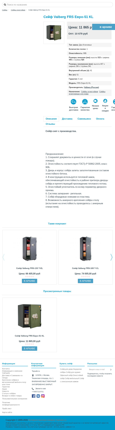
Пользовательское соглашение (14, 399)
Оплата (100, 119)
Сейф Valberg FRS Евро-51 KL (29, 336)
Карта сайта (7, 412)
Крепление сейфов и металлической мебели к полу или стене (14, 382)
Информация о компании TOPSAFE (12, 372)
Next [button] (111, 257)
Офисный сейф (66, 375)
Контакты (6, 369)
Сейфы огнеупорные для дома (87, 93)
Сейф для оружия (73, 372)
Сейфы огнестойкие (89, 92)
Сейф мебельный (72, 378)
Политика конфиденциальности (11, 404)
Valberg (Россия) (91, 87)
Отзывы (50, 124)
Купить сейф (66, 363)
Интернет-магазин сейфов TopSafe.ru (47, 420)
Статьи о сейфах (9, 394)
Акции (4, 389)
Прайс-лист (7, 409)
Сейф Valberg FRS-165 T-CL (85, 268)
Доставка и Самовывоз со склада (12, 377)
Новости (5, 391)
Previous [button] (3, 257)
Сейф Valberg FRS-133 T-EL (29, 268)
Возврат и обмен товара (12, 396)
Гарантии (6, 387)
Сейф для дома (66, 369)
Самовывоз (84, 119)
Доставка (67, 119)
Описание (51, 119)
